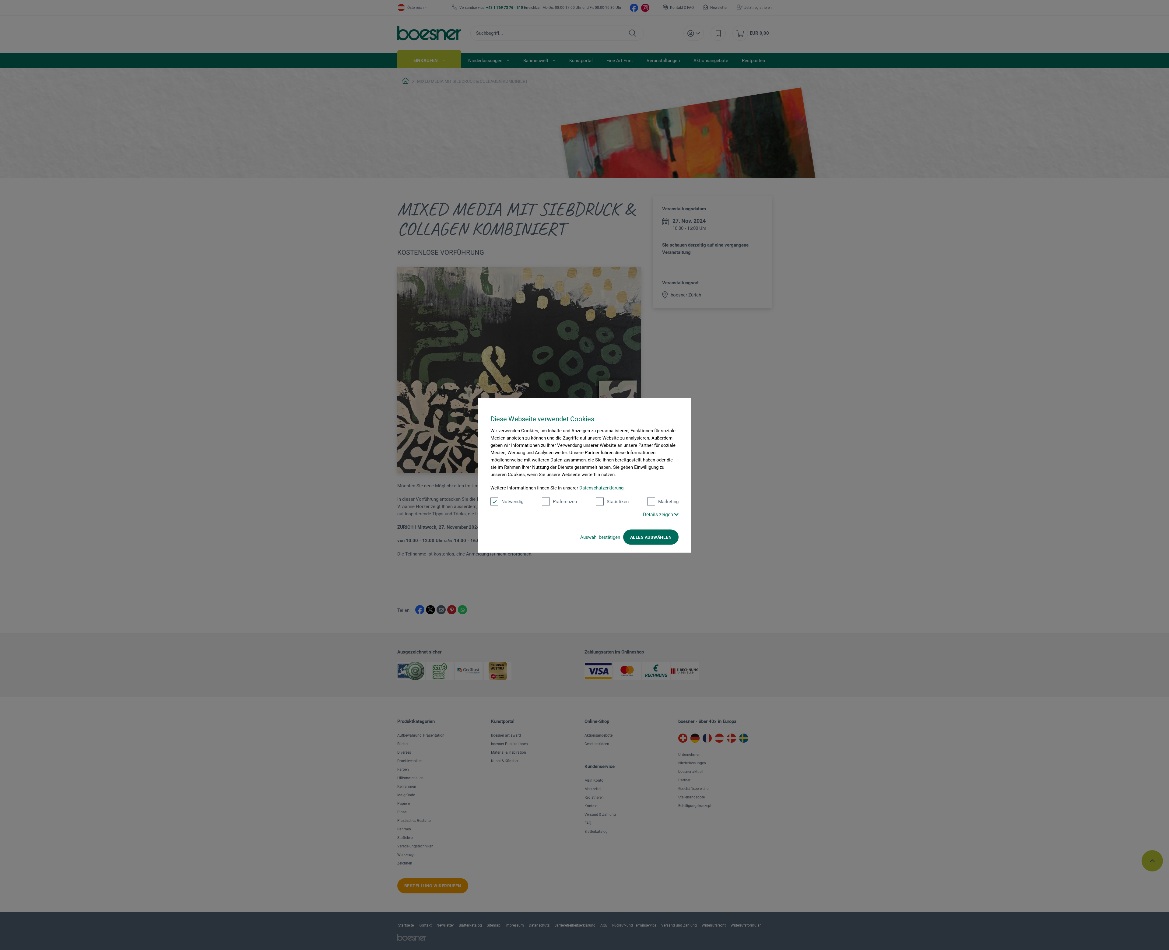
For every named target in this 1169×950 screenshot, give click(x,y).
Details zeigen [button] (658, 514)
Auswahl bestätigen (600, 537)
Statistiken (618, 501)
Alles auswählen (651, 537)
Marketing (668, 501)
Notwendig (512, 501)
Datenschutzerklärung (601, 487)
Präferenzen (565, 501)
